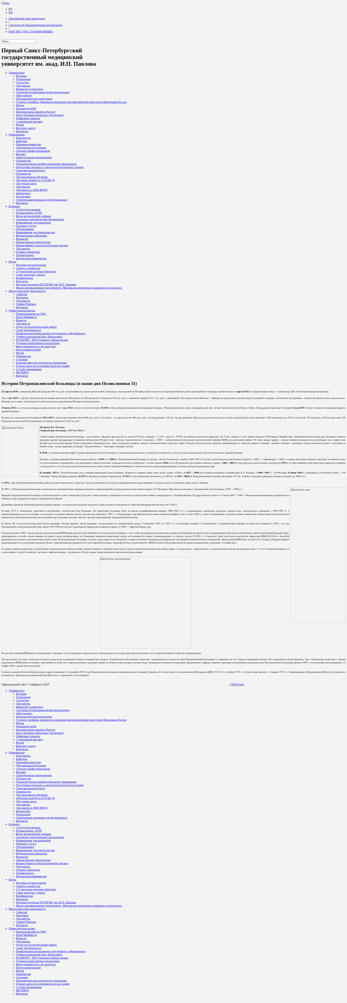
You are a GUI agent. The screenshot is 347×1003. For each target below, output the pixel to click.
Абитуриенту (24, 95)
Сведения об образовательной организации (35, 25)
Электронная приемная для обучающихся (41, 199)
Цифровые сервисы (28, 118)
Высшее (21, 154)
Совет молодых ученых (30, 274)
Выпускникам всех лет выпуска (35, 346)
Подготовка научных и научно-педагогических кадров (49, 167)
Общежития (23, 356)
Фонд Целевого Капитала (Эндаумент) (40, 115)
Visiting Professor (26, 304)
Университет (17, 72)
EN (11, 12)
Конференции (24, 278)
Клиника (14, 206)
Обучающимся (25, 229)
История (21, 75)
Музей (20, 124)
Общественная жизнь (22, 310)
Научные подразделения (31, 265)
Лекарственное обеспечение (33, 242)
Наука (12, 261)
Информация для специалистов (35, 232)
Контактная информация (31, 258)
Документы (23, 85)
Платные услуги (26, 225)
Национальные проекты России (35, 111)
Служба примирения (29, 369)
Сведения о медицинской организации (40, 219)
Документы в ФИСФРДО (32, 190)
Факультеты (23, 137)
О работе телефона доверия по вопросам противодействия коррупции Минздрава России (71, 102)
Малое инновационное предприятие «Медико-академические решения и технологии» (69, 287)
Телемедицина (25, 255)
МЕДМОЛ (22, 372)
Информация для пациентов (33, 222)
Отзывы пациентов (28, 251)
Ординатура (23, 160)
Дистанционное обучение (32, 177)
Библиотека (23, 193)
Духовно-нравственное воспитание (38, 343)
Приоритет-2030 (26, 108)
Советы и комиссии (28, 268)
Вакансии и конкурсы (29, 89)
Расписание (23, 196)
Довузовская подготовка (31, 147)
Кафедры (21, 141)
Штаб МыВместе (26, 317)
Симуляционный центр (30, 170)
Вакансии (22, 238)
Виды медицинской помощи (33, 216)
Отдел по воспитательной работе (36, 326)
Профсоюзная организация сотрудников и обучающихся (50, 333)
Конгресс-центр (25, 128)
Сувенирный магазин (29, 121)
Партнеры (22, 297)
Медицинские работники (31, 235)
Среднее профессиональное (33, 150)
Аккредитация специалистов (34, 157)
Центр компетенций (28, 349)
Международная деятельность (27, 291)
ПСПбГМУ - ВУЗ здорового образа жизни (42, 339)
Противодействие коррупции (27, 18)
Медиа (20, 105)
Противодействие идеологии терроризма (41, 362)
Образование (17, 134)
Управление (23, 79)
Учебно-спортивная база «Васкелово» (39, 336)
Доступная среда (26, 183)
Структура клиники (28, 209)
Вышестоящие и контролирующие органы (42, 245)
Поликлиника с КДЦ (29, 212)
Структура (22, 82)
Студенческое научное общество (36, 271)
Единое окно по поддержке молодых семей (42, 366)
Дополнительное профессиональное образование (46, 163)
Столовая (21, 359)
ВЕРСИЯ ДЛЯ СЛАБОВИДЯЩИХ (31, 31)
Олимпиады (23, 173)
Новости (21, 320)
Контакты (22, 131)
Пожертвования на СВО (31, 313)
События (21, 294)
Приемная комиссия (28, 144)
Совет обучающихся (28, 330)
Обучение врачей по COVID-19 (35, 180)
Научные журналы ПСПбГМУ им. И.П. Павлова (46, 284)
